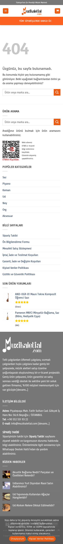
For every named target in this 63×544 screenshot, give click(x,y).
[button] (5, 11)
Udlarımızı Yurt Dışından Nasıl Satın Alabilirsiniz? (33, 485)
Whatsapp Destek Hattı (16, 449)
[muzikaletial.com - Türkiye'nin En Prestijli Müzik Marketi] (31, 11)
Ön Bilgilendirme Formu (16, 242)
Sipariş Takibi (10, 235)
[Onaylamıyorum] (58, 531)
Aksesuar (8, 216)
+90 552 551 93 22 (17, 419)
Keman (6, 190)
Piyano (6, 183)
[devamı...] (22, 389)
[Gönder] (57, 92)
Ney (5, 203)
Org (5, 209)
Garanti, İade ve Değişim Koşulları (22, 261)
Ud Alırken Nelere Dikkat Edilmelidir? (33, 505)
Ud (4, 196)
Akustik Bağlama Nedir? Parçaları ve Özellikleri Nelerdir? (33, 474)
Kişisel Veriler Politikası (16, 267)
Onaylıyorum (17, 538)
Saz (4, 177)
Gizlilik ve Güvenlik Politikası (19, 274)
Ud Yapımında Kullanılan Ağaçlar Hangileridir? (31, 496)
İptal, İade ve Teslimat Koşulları (20, 255)
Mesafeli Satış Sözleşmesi (17, 248)
